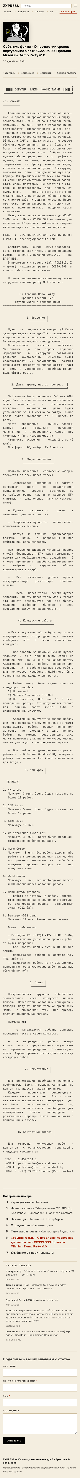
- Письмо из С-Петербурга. (37, 1219)
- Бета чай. (29, 1202)
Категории (9, 73)
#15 (51, 11)
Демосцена (27, 73)
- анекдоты (32, 1253)
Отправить (14, 1440)
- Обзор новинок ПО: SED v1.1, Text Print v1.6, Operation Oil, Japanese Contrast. (42, 1211)
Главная (7, 11)
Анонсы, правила (66, 73)
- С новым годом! (32, 1225)
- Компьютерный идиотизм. (43, 1231)
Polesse (39, 11)
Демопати (46, 73)
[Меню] (75, 6)
